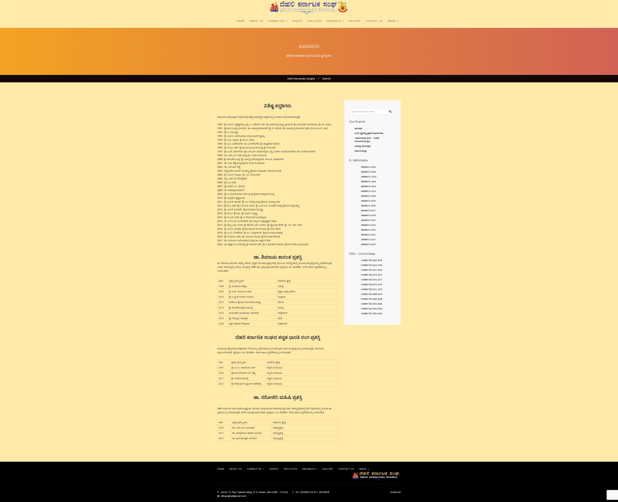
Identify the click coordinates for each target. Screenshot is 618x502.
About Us (257, 20)
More (392, 20)
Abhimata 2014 (368, 225)
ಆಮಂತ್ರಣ (358, 128)
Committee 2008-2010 (371, 294)
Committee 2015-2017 (371, 279)
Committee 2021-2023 (371, 270)
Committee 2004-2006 (371, 303)
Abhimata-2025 (368, 172)
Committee (277, 20)
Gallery (355, 20)
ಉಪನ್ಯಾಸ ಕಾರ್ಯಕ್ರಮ (363, 146)
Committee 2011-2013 (371, 289)
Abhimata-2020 (368, 196)
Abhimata (334, 20)
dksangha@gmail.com (233, 495)
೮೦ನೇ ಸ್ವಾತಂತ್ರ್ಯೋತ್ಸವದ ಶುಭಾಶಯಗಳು (369, 133)
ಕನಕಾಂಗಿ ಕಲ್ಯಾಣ (361, 151)
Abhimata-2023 (368, 181)
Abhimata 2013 (368, 230)
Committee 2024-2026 (371, 265)
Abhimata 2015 (368, 220)
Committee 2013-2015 (371, 284)
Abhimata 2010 (368, 244)
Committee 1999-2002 (371, 313)
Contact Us (374, 20)
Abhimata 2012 (368, 234)
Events (297, 20)
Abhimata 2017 (368, 210)
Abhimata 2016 (368, 215)
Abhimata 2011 (368, 239)
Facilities (315, 20)
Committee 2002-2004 (371, 308)
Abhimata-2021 (368, 191)
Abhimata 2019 (368, 201)
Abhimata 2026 (368, 167)
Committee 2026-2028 (371, 260)
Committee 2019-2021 (371, 274)
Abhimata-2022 (368, 186)
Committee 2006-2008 (371, 299)
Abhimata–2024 (368, 176)
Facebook (395, 492)
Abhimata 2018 (368, 205)
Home (241, 20)
